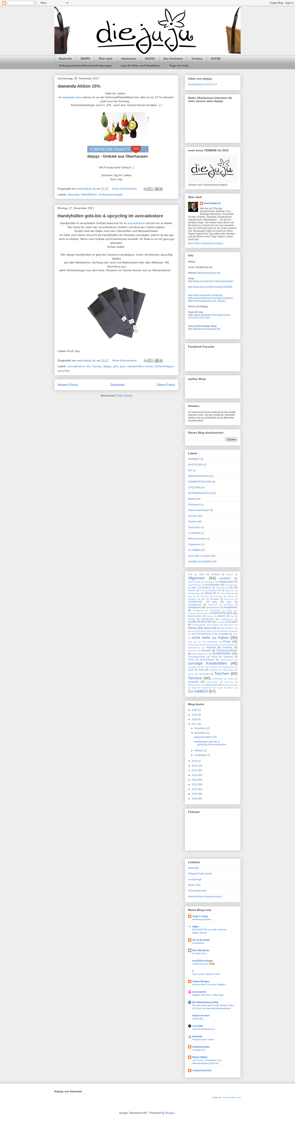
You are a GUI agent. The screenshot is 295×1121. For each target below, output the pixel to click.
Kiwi (232, 616)
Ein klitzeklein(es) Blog (205, 1002)
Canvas (97, 366)
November (200, 732)
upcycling (63, 370)
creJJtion (197, 1026)
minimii (191, 631)
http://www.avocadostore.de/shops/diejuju (210, 281)
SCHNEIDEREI (221, 653)
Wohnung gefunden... (202, 919)
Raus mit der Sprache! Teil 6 (206, 974)
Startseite (65, 58)
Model (200, 631)
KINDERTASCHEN (198, 476)
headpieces (198, 610)
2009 (195, 793)
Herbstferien (215, 610)
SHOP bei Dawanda (222, 657)
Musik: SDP (194, 885)
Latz (219, 622)
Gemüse (214, 599)
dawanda (73, 194)
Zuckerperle (199, 991)
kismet (149, 366)
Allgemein (196, 578)
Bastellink (220, 588)
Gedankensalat (201, 1046)
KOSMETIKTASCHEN (200, 481)
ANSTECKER (195, 464)
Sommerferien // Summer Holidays (209, 984)
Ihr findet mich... (200, 953)
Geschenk (229, 599)
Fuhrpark (218, 596)
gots (115, 366)
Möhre (210, 631)
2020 (195, 710)
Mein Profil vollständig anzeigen (205, 243)
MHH (219, 628)
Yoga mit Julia (178, 65)
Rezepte (206, 650)
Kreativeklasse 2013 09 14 (202, 84)
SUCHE (216, 58)
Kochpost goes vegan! (203, 1039)
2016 (195, 761)
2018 (195, 719)
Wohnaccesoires (197, 538)
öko (199, 642)
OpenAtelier (212, 642)
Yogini (220, 688)
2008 (195, 798)
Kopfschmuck (227, 619)
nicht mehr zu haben (199, 555)
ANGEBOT (194, 459)
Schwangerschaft (196, 657)
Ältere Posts (166, 385)
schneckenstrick (202, 1070)
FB (198, 596)
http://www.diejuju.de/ (209, 272)
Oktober (199, 750)
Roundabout (198, 943)
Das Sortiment (173, 58)
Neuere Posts (68, 385)
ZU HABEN (194, 550)
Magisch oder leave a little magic (208, 995)
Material (208, 628)
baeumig (197, 1036)
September (200, 755)
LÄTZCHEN (194, 487)
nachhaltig (223, 634)
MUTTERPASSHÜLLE (200, 493)
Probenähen (194, 645)
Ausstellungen (194, 585)
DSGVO (150, 58)
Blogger (170, 1112)
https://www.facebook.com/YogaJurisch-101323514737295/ (209, 316)
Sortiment (213, 667)
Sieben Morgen (200, 981)
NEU (235, 634)
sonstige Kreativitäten (200, 561)
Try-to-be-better (201, 940)
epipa (195, 926)
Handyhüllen (135, 366)
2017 (195, 724)
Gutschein (213, 605)
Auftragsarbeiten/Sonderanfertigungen (85, 65)
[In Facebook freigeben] (157, 189)
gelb (203, 599)
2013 (201, 574)
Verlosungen (212, 682)
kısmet (191, 619)
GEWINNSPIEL (195, 602)
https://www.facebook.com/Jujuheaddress (210, 298)
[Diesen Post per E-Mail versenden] (146, 189)
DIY (190, 470)
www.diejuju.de (212, 203)
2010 (195, 789)
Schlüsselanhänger (111, 194)
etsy (190, 596)
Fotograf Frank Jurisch (200, 873)
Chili (202, 590)
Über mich (106, 58)
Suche (191, 674)
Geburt (230, 596)
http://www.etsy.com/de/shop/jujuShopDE (210, 286)
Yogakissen (194, 544)
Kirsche (209, 616)
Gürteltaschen (195, 604)
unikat (231, 679)
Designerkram (194, 593)
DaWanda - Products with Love (226, 1097)
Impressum (128, 58)
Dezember (200, 728)
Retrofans (192, 651)
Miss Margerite (200, 950)
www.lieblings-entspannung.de (205, 896)
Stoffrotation (228, 670)
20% (190, 574)
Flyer (206, 596)
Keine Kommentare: (125, 188)
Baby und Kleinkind (201, 587)
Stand (191, 670)
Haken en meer (201, 1015)
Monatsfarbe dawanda (227, 631)
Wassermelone (195, 685)
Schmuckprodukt (197, 890)
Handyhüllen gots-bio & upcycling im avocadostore (110, 215)
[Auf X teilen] (153, 189)
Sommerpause (227, 660)
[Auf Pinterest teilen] (161, 189)
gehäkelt (192, 599)
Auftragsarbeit (226, 581)
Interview (204, 613)
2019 (195, 714)
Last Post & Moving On (203, 1029)
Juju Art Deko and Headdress (141, 65)
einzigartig (229, 593)
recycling (227, 647)
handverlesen (212, 607)
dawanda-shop (71, 97)
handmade (228, 605)
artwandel (193, 868)
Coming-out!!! (198, 1050)
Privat (226, 641)
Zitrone (230, 688)
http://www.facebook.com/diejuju (205, 295)
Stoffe (201, 670)
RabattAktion (89, 194)
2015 (195, 765)
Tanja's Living (200, 916)
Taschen (192, 516)
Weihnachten (211, 685)
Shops (191, 659)
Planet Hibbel (199, 1057)
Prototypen (194, 504)
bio (88, 366)
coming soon (214, 590)
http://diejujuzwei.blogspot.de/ (204, 329)
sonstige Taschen (196, 667)
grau (123, 366)
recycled (211, 647)
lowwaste (215, 625)
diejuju (107, 366)
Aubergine (209, 582)
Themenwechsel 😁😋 (203, 964)
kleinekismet (207, 619)
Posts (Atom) (124, 395)
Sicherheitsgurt (164, 366)
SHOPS (85, 58)
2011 (195, 784)
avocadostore (136, 223)
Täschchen (194, 527)
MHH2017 (229, 628)
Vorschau (228, 682)
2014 (195, 770)
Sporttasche (228, 667)
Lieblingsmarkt (198, 625)
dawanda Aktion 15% (79, 86)
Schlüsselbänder (200, 654)
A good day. (197, 1018)
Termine (196, 58)
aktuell (230, 574)
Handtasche (194, 607)
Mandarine (229, 625)
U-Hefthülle (194, 533)
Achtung (215, 574)
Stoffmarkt (213, 670)
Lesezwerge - (195, 879)
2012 (195, 779)
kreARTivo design (202, 960)
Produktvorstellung (212, 645)
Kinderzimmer (194, 616)
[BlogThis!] (150, 189)
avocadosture (231, 585)
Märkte (191, 499)
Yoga (194, 688)
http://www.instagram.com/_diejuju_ (207, 300)
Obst (190, 642)
